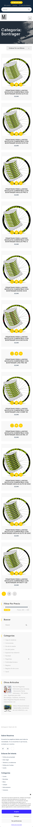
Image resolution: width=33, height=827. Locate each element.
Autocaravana (6, 787)
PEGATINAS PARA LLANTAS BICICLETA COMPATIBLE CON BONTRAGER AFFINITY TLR (17, 581)
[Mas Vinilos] (4, 17)
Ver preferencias (16, 821)
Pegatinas (8, 659)
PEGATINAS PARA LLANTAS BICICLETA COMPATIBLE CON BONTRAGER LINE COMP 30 (17, 410)
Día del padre (9, 649)
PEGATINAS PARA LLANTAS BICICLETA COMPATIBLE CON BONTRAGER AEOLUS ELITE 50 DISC (16, 482)
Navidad (8, 656)
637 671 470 (17, 2)
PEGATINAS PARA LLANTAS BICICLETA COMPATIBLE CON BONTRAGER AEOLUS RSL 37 (17, 433)
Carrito (15, 5)
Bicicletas (5, 779)
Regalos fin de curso (12, 668)
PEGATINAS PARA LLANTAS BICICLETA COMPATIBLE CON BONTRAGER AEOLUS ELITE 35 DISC (16, 531)
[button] (30, 794)
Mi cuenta (7, 5)
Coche (4, 776)
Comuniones (9, 643)
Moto (4, 782)
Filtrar (7, 610)
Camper (5, 784)
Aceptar (16, 811)
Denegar (16, 816)
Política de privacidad (16, 824)
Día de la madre (10, 646)
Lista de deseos (25, 5)
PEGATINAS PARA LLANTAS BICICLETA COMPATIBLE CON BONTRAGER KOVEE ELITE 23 (17, 92)
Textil (7, 672)
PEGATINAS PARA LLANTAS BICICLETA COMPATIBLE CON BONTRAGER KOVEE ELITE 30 (17, 141)
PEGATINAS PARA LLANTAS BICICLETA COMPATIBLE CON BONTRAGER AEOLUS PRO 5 (17, 190)
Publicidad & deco (11, 662)
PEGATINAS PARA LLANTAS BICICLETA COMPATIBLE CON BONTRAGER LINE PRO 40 (17, 361)
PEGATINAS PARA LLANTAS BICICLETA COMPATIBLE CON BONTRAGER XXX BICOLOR (17, 338)
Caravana (5, 790)
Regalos (8, 665)
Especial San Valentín (12, 653)
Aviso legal (6, 760)
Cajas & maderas (10, 640)
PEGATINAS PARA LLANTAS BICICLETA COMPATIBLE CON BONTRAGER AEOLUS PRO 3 (17, 240)
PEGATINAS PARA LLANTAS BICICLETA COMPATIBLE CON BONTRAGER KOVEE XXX (17, 289)
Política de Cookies (8, 765)
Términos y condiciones (9, 762)
